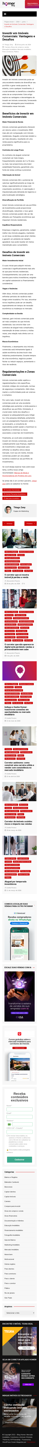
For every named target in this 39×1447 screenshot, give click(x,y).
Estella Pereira (11, 718)
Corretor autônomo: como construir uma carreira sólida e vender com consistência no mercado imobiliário (19, 766)
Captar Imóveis (23, 858)
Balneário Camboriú (26, 552)
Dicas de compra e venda (20, 47)
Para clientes (10, 634)
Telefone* (10, 1121)
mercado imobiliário (12, 498)
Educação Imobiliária (9, 49)
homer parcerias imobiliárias (16, 494)
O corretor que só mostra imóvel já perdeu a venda (17, 576)
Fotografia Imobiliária (12, 1235)
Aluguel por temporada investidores (15, 882)
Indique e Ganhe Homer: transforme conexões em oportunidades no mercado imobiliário (17, 711)
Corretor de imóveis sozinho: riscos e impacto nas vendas (18, 822)
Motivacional (10, 631)
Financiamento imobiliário (13, 1230)
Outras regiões (26, 564)
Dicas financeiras (11, 621)
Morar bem (24, 628)
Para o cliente (10, 637)
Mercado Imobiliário (24, 49)
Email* (9, 1113)
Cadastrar (19, 1159)
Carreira (7, 47)
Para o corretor (24, 567)
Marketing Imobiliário (12, 561)
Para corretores (7, 52)
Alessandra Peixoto (13, 581)
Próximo (30, 524)
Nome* (9, 1106)
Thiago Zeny (8, 45)
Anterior (9, 524)
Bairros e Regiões (11, 552)
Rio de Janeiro (17, 571)
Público (16, 52)
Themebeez (31, 1442)
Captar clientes (10, 555)
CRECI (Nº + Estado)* (15, 1128)
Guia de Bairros (10, 624)
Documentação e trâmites (14, 1221)
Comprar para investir (21, 618)
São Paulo (28, 571)
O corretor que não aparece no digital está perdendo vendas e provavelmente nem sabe (19, 647)
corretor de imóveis (13, 490)
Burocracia (9, 615)
